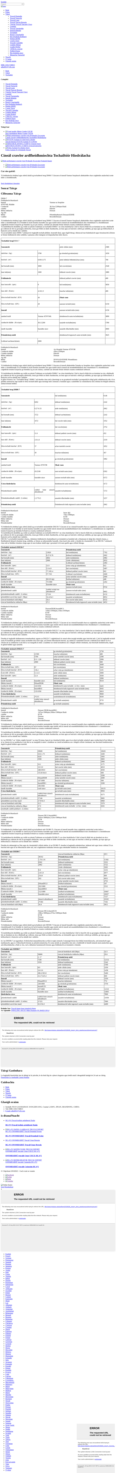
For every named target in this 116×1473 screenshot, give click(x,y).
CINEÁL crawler (16, 49)
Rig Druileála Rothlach (18, 37)
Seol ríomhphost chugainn (10, 183)
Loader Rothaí (15, 47)
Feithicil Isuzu (15, 51)
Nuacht (8, 57)
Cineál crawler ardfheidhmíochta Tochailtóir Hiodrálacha (25, 138)
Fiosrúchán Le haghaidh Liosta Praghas (15, 1077)
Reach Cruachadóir (17, 35)
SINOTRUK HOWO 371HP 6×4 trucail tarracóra (23, 146)
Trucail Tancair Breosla (18, 22)
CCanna (8, 59)
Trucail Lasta (14, 20)
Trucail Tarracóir (16, 18)
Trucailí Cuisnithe (16, 43)
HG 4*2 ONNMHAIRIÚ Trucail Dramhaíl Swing (23, 1131)
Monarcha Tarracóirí (17, 55)
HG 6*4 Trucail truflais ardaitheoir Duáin (20, 1120)
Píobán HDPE (15, 39)
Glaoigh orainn (10, 61)
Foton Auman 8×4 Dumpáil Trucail (18, 150)
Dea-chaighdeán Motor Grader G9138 (19, 133)
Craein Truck (14, 41)
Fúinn (7, 12)
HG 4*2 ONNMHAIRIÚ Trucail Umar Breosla (22, 1140)
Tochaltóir (13, 33)
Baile (7, 10)
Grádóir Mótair (15, 45)
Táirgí (7, 14)
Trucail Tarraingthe (17, 28)
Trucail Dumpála (16, 16)
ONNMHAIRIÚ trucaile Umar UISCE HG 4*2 (22, 1151)
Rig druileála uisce (16, 53)
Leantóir (13, 26)
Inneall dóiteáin (15, 30)
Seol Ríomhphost (7, 1187)
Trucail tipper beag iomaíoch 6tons (23, 1008)
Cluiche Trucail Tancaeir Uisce (21, 24)
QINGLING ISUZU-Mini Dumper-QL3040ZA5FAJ (30, 1010)
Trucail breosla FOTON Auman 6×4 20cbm (21, 142)
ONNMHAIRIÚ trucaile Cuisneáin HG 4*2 (21, 1162)
